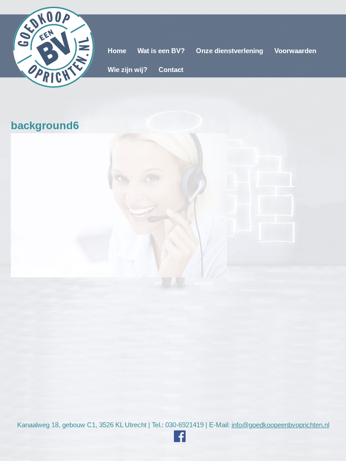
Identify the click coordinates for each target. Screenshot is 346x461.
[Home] (54, 47)
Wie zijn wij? (127, 69)
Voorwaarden (295, 50)
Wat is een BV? (161, 50)
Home (117, 50)
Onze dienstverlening (229, 50)
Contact (171, 69)
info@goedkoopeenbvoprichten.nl (280, 425)
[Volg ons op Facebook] (173, 436)
